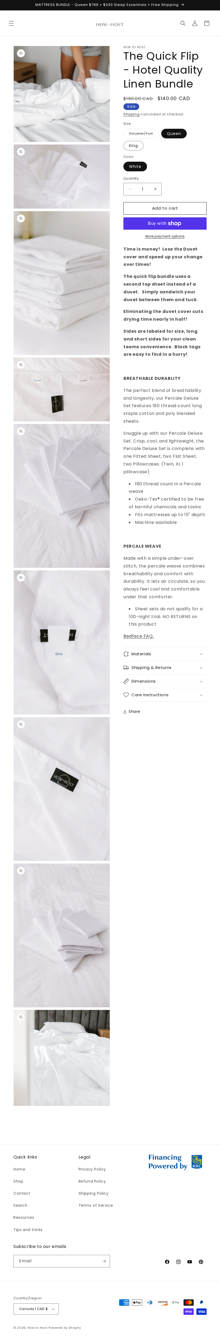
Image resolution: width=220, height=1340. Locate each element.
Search (20, 1205)
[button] (11, 23)
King (133, 145)
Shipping (131, 114)
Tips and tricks (28, 1229)
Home (19, 1169)
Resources (23, 1217)
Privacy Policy (92, 1169)
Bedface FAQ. (138, 636)
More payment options (165, 236)
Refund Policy (92, 1181)
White (135, 166)
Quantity (131, 178)
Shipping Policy (94, 1193)
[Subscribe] (104, 1261)
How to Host (38, 1328)
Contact (21, 1193)
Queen (174, 133)
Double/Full (144, 134)
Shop (18, 1181)
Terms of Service (96, 1205)
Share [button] (134, 711)
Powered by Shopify (65, 1328)
